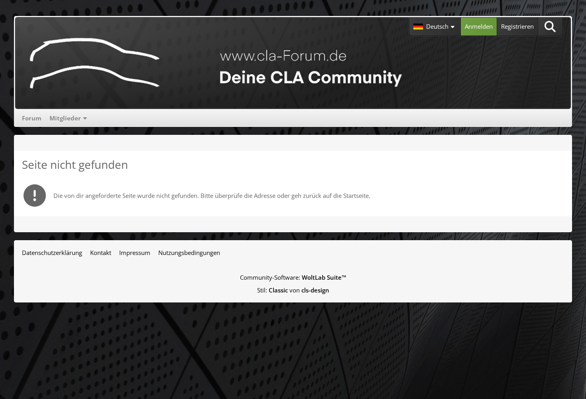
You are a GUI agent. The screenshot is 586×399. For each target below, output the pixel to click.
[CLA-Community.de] (216, 63)
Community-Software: (293, 277)
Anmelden (479, 26)
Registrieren (517, 26)
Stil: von (293, 290)
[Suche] (550, 27)
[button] (434, 27)
